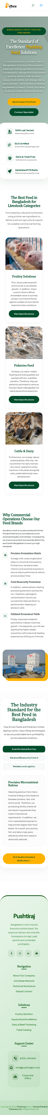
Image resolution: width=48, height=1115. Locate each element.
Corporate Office (27, 1077)
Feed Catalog (24, 1029)
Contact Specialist (24, 112)
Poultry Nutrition (24, 1014)
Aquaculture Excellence (24, 1019)
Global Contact (24, 991)
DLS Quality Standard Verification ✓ (24, 859)
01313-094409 (28, 1058)
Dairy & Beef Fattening (24, 1024)
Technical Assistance (24, 986)
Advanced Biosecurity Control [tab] (24, 758)
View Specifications (24, 313)
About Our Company (24, 975)
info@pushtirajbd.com (28, 1067)
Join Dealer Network (24, 980)
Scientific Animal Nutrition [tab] (24, 749)
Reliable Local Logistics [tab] (24, 766)
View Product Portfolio (24, 102)
